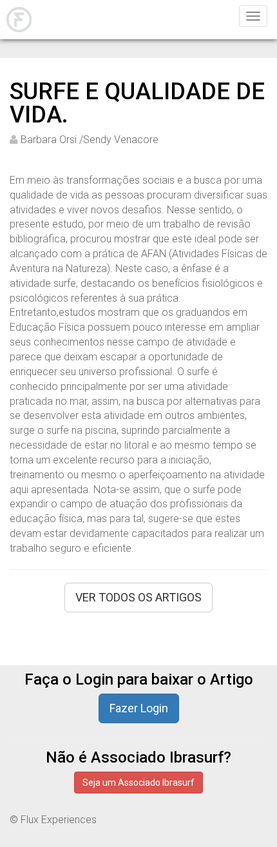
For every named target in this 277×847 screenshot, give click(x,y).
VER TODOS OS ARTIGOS (138, 597)
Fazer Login (139, 708)
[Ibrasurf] (17, 19)
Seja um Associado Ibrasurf (138, 782)
